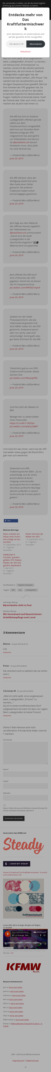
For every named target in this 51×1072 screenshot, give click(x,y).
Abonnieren (36, 44)
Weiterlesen (25, 51)
